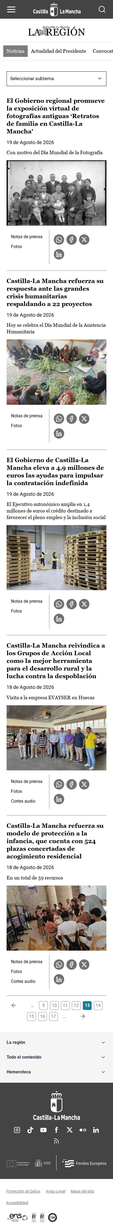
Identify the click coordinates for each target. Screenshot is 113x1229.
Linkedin (96, 1130)
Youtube (43, 1130)
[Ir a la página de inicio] (57, 9)
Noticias (15, 51)
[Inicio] (56, 1105)
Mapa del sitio (82, 1191)
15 (31, 1016)
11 (65, 1005)
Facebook (56, 1130)
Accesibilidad (17, 1203)
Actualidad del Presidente (58, 51)
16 (42, 1016)
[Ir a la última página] (78, 1016)
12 (76, 1005)
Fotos (16, 246)
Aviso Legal (55, 1191)
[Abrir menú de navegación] (11, 9)
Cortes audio (23, 801)
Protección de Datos (23, 1191)
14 (98, 1005)
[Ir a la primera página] (18, 1005)
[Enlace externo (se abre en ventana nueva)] (42, 1217)
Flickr (82, 1130)
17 (53, 1016)
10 (54, 1005)
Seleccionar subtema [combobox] (32, 78)
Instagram (17, 1130)
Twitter (69, 1130)
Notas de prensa (27, 236)
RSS (56, 1141)
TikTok (30, 1130)
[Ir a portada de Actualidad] (56, 31)
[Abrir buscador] (102, 9)
